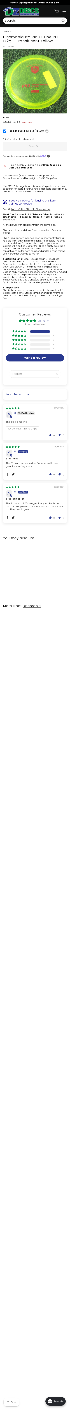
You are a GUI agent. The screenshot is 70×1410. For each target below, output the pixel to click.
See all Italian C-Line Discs (45, 258)
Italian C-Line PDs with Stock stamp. (30, 209)
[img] (13, 408)
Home (6, 31)
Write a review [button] (35, 358)
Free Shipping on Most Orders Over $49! (35, 2)
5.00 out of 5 (44, 321)
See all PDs (9, 219)
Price (6, 117)
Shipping (7, 139)
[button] (19, 331)
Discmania (32, 606)
